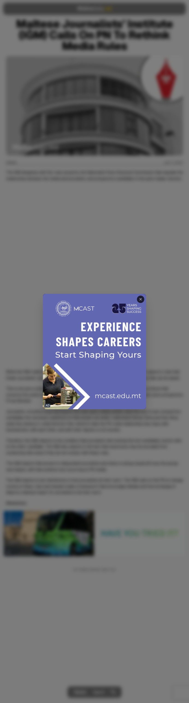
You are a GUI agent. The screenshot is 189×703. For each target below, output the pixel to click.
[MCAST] (94, 351)
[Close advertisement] (140, 299)
